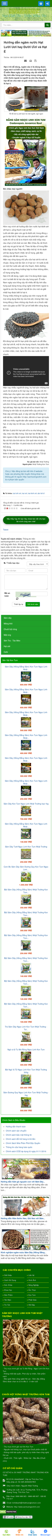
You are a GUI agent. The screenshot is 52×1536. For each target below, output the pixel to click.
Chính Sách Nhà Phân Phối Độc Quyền (23, 1143)
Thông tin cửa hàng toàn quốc (19, 1147)
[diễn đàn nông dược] (26, 32)
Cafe (6, 651)
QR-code (9, 1517)
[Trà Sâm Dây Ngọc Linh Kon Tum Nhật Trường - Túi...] (26, 1036)
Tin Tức (7, 1304)
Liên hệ (31, 1275)
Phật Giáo (32, 1299)
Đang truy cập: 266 (24, 1517)
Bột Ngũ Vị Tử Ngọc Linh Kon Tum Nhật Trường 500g (26, 1071)
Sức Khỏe (8, 1285)
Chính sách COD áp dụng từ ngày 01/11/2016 (26, 1151)
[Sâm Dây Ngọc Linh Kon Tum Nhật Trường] (26, 1343)
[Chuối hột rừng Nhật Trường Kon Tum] (26, 1421)
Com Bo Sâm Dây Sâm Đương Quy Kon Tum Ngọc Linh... (26, 868)
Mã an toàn (7, 594)
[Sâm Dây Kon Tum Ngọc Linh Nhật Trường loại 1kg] (26, 810)
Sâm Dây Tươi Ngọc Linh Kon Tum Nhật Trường (26, 846)
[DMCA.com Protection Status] (8, 1511)
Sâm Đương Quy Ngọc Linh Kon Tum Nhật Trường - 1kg (26, 1094)
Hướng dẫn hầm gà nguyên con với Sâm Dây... (23, 1181)
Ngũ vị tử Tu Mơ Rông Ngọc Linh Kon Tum (26, 1049)
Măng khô (8, 623)
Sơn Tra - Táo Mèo (12, 640)
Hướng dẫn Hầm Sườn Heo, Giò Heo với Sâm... (23, 1218)
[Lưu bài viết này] (35, 60)
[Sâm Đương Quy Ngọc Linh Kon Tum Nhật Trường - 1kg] (26, 1102)
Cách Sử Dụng (10, 1280)
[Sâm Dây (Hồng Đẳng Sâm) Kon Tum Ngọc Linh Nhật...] (26, 676)
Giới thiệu (8, 1275)
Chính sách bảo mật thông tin (19, 1134)
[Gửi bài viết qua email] (25, 60)
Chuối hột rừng (10, 629)
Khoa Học (8, 1290)
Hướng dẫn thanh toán (16, 1126)
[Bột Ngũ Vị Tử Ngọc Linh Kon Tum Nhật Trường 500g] (26, 1079)
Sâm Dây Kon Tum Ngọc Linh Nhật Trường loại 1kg (26, 803)
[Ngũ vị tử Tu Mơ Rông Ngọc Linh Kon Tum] (26, 1056)
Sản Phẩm (8, 1295)
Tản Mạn (7, 1299)
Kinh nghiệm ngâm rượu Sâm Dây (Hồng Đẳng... (23, 1252)
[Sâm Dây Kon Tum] (26, 151)
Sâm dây (8, 617)
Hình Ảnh (32, 1280)
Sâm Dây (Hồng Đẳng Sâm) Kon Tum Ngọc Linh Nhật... (26, 668)
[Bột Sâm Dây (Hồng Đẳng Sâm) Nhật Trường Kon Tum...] (26, 899)
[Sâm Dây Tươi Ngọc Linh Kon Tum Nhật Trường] (26, 853)
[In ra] (30, 60)
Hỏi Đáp (31, 1304)
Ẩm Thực (32, 1290)
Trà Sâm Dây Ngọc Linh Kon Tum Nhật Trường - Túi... (26, 1028)
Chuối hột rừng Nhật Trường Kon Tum (26, 1394)
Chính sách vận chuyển (16, 1130)
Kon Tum (32, 1295)
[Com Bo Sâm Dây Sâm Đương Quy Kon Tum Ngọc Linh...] (26, 876)
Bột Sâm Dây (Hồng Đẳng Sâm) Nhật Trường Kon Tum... (26, 891)
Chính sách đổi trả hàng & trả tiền (20, 1139)
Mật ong (7, 634)
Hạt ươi (7, 646)
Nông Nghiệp (33, 1285)
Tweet (5, 529)
